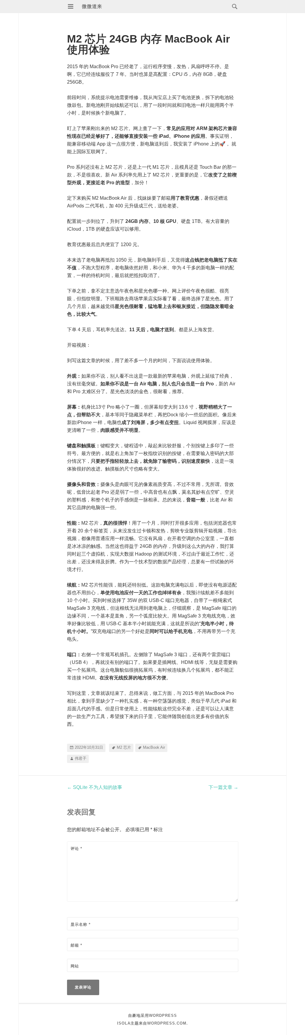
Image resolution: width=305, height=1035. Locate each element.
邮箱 (76, 945)
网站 (75, 966)
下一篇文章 (223, 787)
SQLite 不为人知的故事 (94, 787)
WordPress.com (166, 1023)
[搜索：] (233, 6)
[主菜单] (70, 6)
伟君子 (80, 758)
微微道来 (92, 6)
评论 (76, 848)
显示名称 (81, 924)
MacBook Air (154, 747)
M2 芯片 (124, 747)
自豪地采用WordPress (152, 1015)
